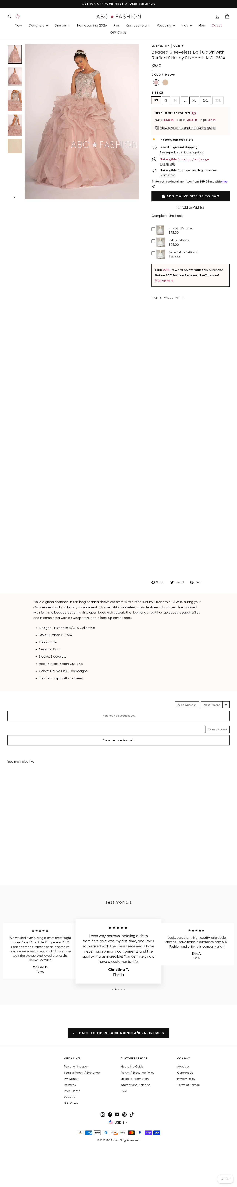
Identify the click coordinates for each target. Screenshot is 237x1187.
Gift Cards (118, 32)
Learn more (167, 175)
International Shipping (136, 1085)
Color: (163, 74)
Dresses (61, 25)
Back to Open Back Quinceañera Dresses (121, 1033)
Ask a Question (187, 704)
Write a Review (217, 729)
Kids (185, 25)
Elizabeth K (160, 45)
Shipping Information (135, 1078)
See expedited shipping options (182, 152)
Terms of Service (188, 1085)
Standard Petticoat (181, 228)
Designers (37, 25)
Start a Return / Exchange (82, 1072)
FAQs (124, 1091)
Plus (117, 25)
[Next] (136, 199)
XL (194, 100)
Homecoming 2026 (92, 25)
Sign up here (164, 280)
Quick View (160, 234)
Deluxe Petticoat (179, 240)
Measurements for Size (175, 113)
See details (167, 163)
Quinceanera (137, 25)
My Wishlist (71, 1078)
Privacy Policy (186, 1078)
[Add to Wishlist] (57, 841)
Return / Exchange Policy (137, 1072)
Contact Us (185, 1072)
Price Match (72, 1091)
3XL (218, 100)
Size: (157, 92)
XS (156, 100)
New (18, 25)
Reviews (69, 1097)
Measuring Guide (132, 1066)
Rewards (70, 1085)
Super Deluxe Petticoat (183, 252)
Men (201, 25)
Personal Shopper (76, 1066)
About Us (183, 1066)
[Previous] (28, 199)
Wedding (164, 25)
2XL (205, 100)
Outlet (216, 25)
